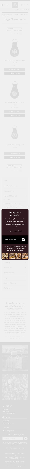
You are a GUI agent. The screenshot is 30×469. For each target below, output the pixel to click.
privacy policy (19, 250)
